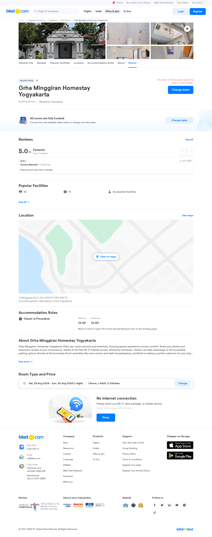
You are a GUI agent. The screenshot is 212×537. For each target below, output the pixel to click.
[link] (181, 11)
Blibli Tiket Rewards (163, 2)
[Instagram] (184, 505)
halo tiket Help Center (133, 442)
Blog (65, 442)
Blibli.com (68, 482)
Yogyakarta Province (36, 20)
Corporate (68, 459)
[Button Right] (190, 151)
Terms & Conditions (132, 459)
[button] (106, 257)
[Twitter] (162, 505)
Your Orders (183, 2)
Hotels (96, 448)
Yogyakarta (52, 20)
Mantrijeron (66, 20)
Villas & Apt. (99, 454)
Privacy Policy (129, 454)
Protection (68, 476)
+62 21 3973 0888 (36, 478)
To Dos (96, 459)
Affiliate (67, 465)
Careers (67, 454)
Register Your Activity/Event (136, 470)
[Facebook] (154, 505)
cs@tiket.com (34, 458)
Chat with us (33, 448)
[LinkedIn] (169, 505)
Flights (96, 442)
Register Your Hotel (131, 465)
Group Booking (129, 448)
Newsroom (68, 448)
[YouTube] (176, 505)
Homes (22, 20)
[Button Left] (183, 151)
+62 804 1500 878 (36, 471)
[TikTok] (154, 512)
